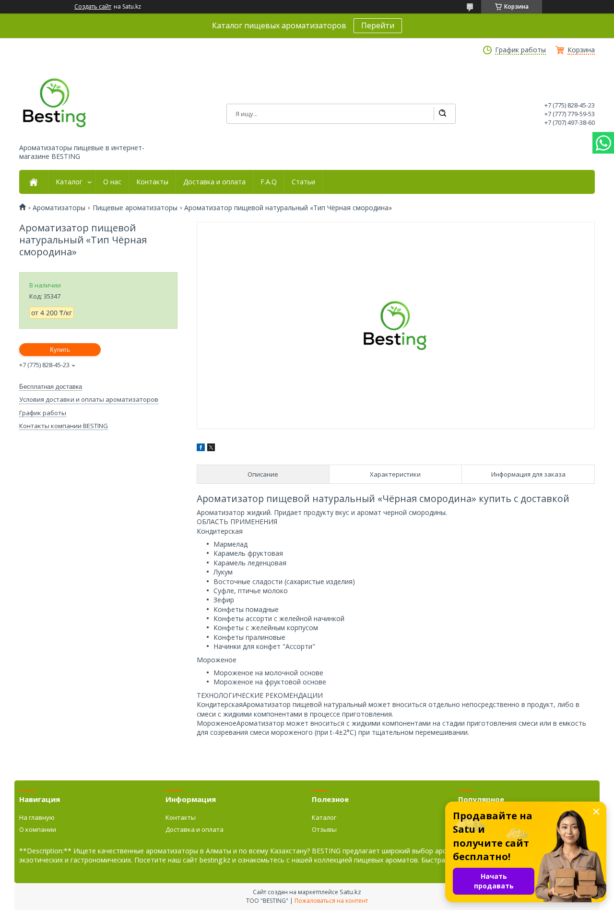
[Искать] (442, 113)
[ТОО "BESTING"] (55, 103)
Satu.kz (350, 891)
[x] (211, 448)
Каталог (69, 182)
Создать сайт (92, 6)
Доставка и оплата (214, 182)
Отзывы (324, 829)
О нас (112, 182)
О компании (37, 829)
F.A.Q (268, 182)
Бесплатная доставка (50, 386)
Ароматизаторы (59, 208)
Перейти (377, 25)
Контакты (152, 182)
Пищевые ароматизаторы (135, 208)
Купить (60, 349)
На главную (37, 817)
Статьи (303, 182)
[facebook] (201, 448)
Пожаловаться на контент (331, 901)
